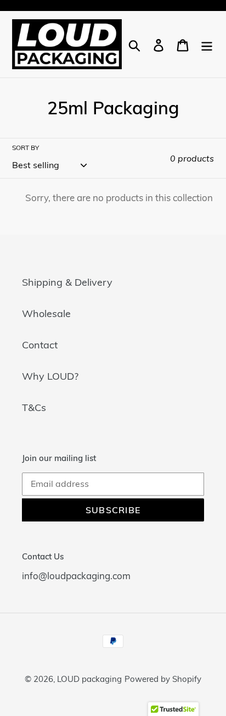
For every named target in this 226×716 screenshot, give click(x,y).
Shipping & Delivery (67, 282)
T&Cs (34, 407)
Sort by (25, 147)
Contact (40, 344)
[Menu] (207, 44)
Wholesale (46, 313)
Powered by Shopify (163, 679)
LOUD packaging (89, 679)
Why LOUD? (50, 376)
